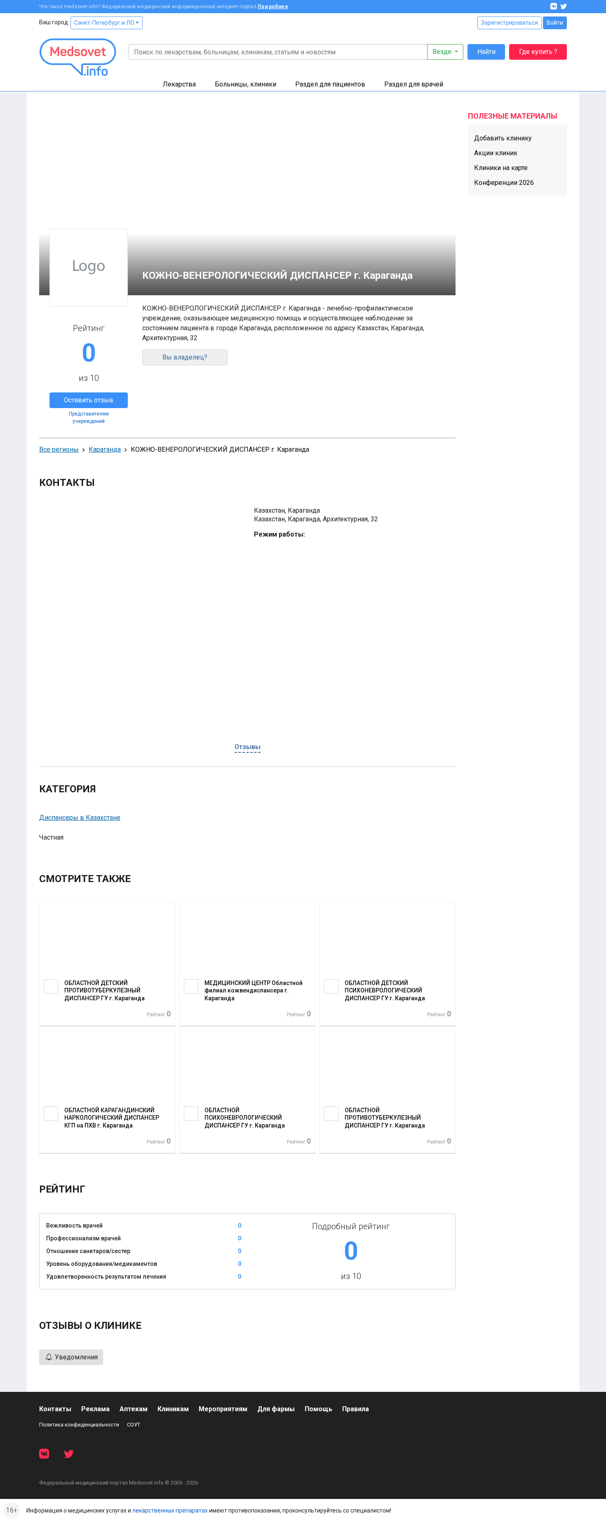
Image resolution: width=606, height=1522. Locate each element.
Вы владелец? (184, 357)
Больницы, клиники (245, 84)
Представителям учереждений (89, 417)
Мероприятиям (223, 1409)
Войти (555, 22)
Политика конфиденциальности (79, 1425)
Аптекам (134, 1409)
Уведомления (75, 1357)
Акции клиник (495, 153)
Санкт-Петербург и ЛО (105, 22)
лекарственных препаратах (170, 1510)
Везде (442, 52)
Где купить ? (538, 52)
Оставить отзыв (88, 400)
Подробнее (273, 6)
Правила (355, 1409)
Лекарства (179, 84)
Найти (486, 52)
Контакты (55, 1409)
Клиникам (173, 1409)
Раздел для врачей (413, 84)
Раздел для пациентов (330, 84)
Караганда (105, 449)
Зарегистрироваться (509, 22)
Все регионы (59, 449)
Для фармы (276, 1409)
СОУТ (133, 1425)
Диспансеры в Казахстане (79, 818)
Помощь (318, 1409)
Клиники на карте (501, 168)
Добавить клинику (503, 138)
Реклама (95, 1409)
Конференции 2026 (504, 183)
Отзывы (248, 747)
